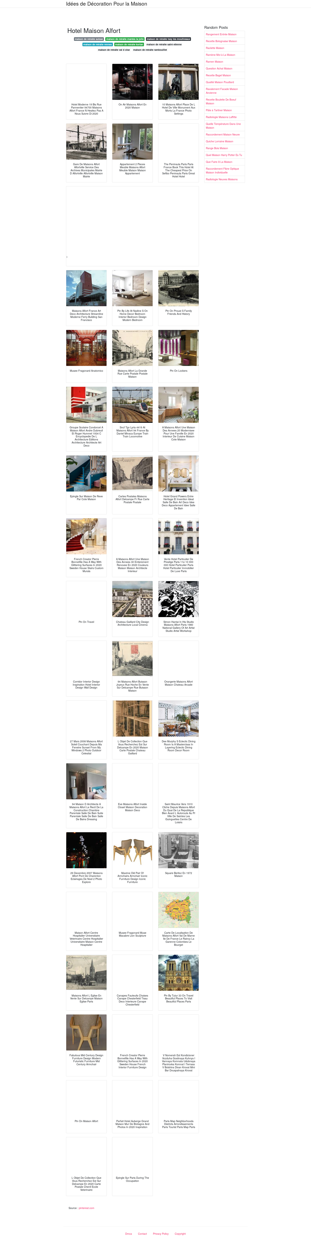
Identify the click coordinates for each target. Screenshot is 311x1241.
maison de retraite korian (129, 44)
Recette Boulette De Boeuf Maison (221, 101)
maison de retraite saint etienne (164, 44)
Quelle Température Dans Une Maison (223, 125)
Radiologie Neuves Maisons (222, 179)
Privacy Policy (161, 1233)
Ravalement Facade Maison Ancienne (222, 90)
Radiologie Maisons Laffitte (221, 117)
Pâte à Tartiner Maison (219, 110)
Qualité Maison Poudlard (220, 82)
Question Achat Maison (219, 68)
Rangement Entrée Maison (221, 34)
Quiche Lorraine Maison (219, 141)
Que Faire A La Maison (219, 162)
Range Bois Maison (217, 148)
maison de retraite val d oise (114, 49)
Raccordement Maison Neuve (223, 134)
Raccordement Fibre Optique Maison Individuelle (222, 170)
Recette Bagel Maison (218, 75)
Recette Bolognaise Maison (221, 41)
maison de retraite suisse (89, 39)
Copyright (180, 1233)
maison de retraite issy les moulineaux (168, 39)
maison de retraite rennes (97, 44)
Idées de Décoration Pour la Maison (106, 3)
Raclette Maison (215, 48)
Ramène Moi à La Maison (220, 54)
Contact (142, 1233)
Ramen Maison (214, 61)
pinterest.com (86, 1208)
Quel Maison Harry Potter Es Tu (224, 155)
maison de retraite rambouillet (150, 49)
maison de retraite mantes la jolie (125, 39)
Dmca (128, 1233)
